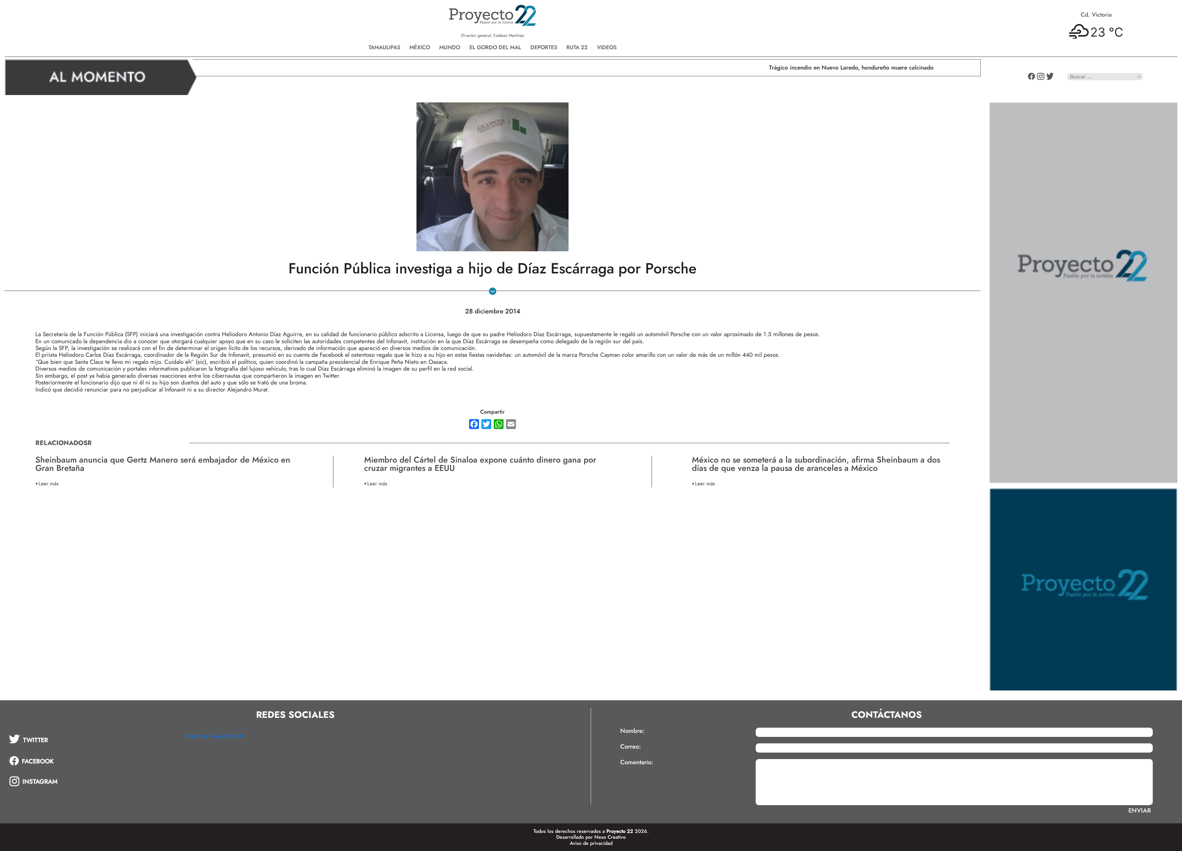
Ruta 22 (577, 47)
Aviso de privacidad (591, 843)
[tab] (92, 739)
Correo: (630, 746)
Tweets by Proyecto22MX (214, 736)
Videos (607, 47)
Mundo (449, 47)
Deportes (543, 47)
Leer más (48, 483)
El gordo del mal (495, 47)
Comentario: (636, 762)
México (419, 47)
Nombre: (632, 731)
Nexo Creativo (610, 837)
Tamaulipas (384, 47)
